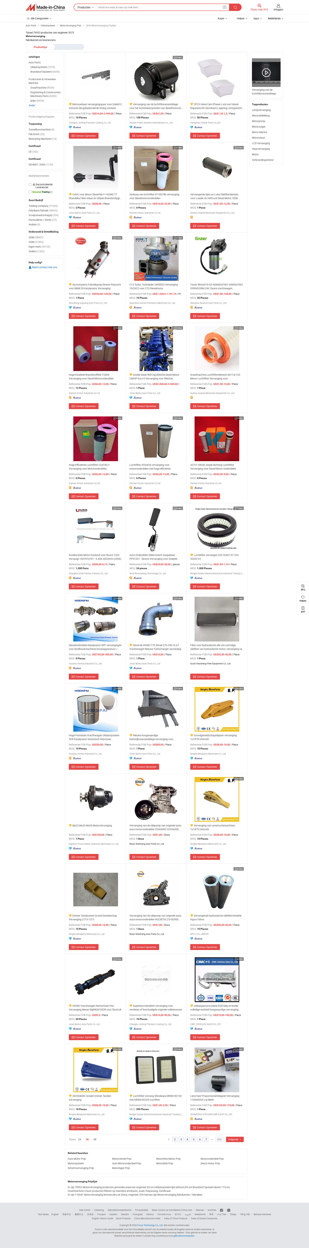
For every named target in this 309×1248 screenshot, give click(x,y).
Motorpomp (258, 121)
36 (87, 1139)
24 (79, 1139)
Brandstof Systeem (45, 71)
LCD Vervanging (261, 143)
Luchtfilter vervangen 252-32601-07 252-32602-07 (214, 556)
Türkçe (233, 1214)
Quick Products (123, 1218)
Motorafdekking (261, 115)
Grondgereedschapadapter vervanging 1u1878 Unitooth (213, 737)
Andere (34, 224)
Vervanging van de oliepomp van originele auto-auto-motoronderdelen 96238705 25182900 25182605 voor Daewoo (155, 917)
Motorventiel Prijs (121, 1158)
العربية (188, 1214)
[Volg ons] (228, 1209)
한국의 (178, 1214)
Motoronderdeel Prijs (212, 1158)
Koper (221, 18)
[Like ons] (222, 1209)
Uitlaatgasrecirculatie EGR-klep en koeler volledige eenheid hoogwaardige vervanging (214, 1007)
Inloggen (278, 9)
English (55, 1214)
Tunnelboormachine (41, 129)
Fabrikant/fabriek (43, 210)
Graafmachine (42, 87)
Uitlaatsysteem (42, 67)
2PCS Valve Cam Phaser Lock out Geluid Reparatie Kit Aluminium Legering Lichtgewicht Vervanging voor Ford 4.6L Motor (216, 106)
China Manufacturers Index (147, 1218)
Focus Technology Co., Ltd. (150, 1225)
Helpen (241, 18)
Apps (256, 18)
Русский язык (164, 1214)
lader (37, 100)
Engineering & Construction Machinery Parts (45, 94)
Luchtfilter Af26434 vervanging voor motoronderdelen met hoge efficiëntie (150, 466)
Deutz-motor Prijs (210, 1163)
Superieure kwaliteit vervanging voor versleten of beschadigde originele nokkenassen (155, 1007)
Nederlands (200, 1214)
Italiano (150, 1214)
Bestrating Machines (43, 138)
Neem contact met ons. (44, 267)
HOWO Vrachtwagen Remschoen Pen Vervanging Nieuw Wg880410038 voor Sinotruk (95, 1007)
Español (113, 1214)
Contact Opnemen (85, 135)
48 (95, 1139)
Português (138, 1214)
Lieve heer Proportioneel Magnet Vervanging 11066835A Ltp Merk (214, 1097)
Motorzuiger (259, 126)
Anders (37, 251)
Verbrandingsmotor (263, 160)
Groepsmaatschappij (43, 215)
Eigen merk (39, 246)
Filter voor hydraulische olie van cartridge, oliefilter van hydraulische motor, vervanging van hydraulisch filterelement (217, 647)
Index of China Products (175, 1218)
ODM (36, 242)
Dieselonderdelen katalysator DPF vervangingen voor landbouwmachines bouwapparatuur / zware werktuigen (95, 647)
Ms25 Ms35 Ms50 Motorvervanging (92, 825)
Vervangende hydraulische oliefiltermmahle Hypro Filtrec (215, 917)
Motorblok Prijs (164, 1163)
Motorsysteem (76, 1163)
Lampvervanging (261, 110)
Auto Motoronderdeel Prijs (126, 1163)
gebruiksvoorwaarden (183, 1235)
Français (101, 1214)
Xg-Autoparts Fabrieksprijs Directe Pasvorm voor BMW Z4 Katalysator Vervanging (95, 286)
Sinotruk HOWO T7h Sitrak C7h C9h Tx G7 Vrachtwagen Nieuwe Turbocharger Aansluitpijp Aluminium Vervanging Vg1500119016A (155, 647)
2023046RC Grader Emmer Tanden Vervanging (90, 1097)
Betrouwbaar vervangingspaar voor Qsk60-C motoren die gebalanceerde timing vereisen (95, 106)
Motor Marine (259, 132)
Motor (255, 154)
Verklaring (99, 1209)
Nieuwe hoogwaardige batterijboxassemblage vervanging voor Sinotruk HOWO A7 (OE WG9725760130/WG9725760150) (151, 737)
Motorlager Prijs (121, 1168)
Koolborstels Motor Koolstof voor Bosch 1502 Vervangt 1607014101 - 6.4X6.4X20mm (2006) (95, 556)
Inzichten (212, 1209)
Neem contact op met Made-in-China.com (172, 1209)
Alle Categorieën (39, 18)
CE (33, 151)
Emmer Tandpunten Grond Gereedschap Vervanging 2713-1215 (93, 917)
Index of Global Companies (204, 1218)
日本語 (90, 1214)
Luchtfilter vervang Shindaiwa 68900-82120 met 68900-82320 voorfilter (155, 1097)
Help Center (84, 1209)
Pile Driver (37, 134)
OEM (36, 237)
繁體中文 (79, 1214)
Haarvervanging (261, 148)
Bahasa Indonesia (262, 1214)
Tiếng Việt (245, 1214)
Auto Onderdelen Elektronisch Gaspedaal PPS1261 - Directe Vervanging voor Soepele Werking (153, 557)
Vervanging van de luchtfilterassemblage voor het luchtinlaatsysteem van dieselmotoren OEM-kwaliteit (155, 106)
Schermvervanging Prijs (81, 1168)
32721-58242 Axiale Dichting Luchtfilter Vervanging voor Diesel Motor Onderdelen (213, 466)
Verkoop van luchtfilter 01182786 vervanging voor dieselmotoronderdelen (154, 196)
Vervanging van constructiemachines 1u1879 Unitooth (212, 827)
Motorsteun (258, 137)
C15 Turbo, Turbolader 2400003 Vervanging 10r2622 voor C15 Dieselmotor (153, 286)
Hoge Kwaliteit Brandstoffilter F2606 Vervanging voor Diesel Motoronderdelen (91, 376)
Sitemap (200, 1209)
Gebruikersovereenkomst (119, 1209)
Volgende (233, 1139)
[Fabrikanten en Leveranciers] (45, 7)
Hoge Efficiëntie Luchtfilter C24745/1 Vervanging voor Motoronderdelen (89, 466)
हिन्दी (211, 1214)
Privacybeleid (141, 1209)
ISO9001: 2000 (41, 164)
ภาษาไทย (221, 1214)
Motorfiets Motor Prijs (168, 1158)
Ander (32, 105)
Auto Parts (35, 62)
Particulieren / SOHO (43, 219)
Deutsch (125, 1214)
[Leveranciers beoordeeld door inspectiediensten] (44, 186)
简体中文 (66, 1214)
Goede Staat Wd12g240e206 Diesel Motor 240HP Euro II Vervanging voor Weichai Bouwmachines (154, 376)
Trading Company (43, 205)
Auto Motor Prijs (77, 1158)
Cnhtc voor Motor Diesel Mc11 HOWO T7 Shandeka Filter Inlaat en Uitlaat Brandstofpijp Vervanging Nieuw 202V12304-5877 (94, 196)
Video (179, 57)
